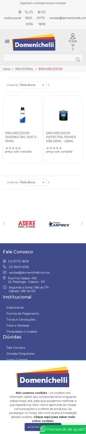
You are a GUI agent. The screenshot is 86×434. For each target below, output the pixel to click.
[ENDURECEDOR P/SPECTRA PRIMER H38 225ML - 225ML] (63, 113)
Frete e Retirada (17, 325)
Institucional (14, 307)
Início (6, 69)
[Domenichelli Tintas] (34, 42)
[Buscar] (78, 58)
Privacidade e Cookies (21, 331)
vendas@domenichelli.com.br (29, 272)
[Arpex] (59, 224)
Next (82, 223)
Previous (4, 223)
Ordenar (12, 85)
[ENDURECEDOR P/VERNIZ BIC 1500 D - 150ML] (22, 113)
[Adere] (27, 224)
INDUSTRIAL (24, 69)
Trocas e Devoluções (20, 319)
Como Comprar (17, 360)
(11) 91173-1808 (41, 18)
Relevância (27, 85)
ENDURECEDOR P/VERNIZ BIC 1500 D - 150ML (21, 137)
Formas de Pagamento (22, 313)
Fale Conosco (15, 347)
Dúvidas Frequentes (20, 354)
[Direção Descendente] (48, 85)
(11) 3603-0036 (29, 18)
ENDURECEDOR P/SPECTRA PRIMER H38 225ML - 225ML (61, 137)
